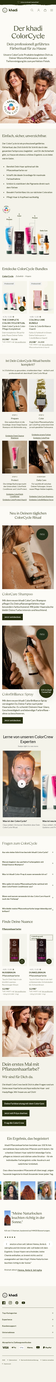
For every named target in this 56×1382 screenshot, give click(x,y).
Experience (7, 1319)
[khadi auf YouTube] (23, 1302)
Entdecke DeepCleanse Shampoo (15, 437)
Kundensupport (9, 1326)
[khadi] (9, 10)
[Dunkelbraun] (41, 950)
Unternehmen (8, 1332)
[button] (51, 10)
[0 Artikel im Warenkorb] (45, 10)
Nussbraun (8, 972)
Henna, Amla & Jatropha (30, 1270)
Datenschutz (13, 1360)
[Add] (22, 308)
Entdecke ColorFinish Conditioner (14, 495)
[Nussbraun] (14, 950)
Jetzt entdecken (12, 617)
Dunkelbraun (37, 972)
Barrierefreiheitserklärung (29, 1360)
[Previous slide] (6, 1244)
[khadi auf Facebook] (3, 1302)
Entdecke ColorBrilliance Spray (41, 500)
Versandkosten (20, 342)
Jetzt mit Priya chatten (15, 1113)
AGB (3, 1360)
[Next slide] (49, 1244)
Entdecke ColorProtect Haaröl (15, 500)
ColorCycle (7, 276)
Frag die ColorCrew (14, 1123)
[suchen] (32, 10)
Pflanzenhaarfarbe (11, 929)
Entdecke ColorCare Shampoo (41, 496)
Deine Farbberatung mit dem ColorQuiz (24, 1103)
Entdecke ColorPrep (41, 438)
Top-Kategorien (9, 1313)
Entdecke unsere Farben (41, 435)
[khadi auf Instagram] (10, 1302)
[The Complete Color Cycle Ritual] (14, 297)
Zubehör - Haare (23, 276)
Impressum (7, 1364)
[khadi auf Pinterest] (16, 1302)
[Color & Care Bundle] (41, 297)
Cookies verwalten (48, 1360)
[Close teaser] (38, 683)
